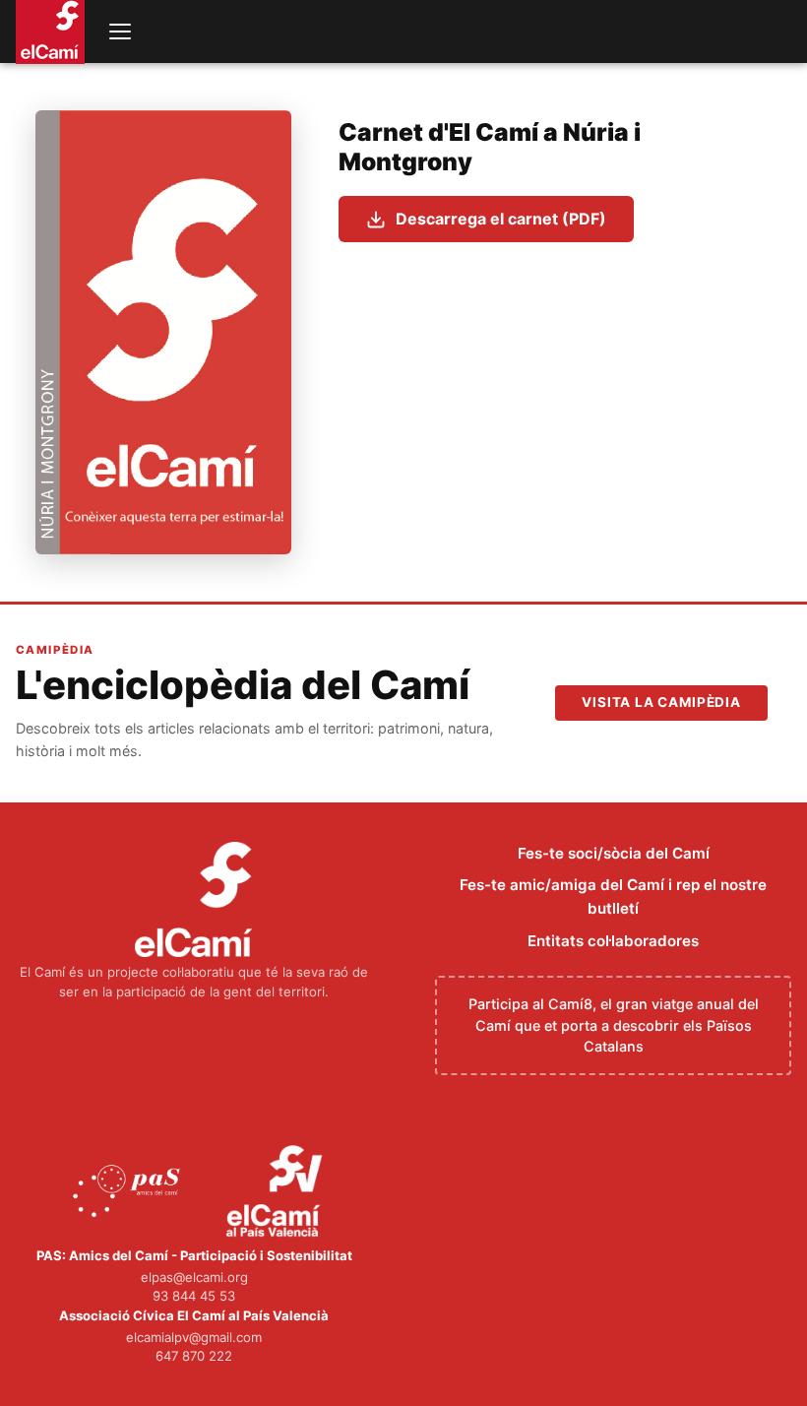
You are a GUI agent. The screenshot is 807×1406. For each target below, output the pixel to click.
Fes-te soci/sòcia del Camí (614, 853)
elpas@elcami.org (194, 1277)
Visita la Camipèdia (661, 702)
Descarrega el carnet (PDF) (501, 218)
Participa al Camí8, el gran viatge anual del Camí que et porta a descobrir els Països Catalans (613, 1024)
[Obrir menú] (120, 31)
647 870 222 (193, 1356)
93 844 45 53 (194, 1296)
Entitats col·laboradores (613, 940)
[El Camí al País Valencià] (277, 1192)
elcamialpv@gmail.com (194, 1337)
